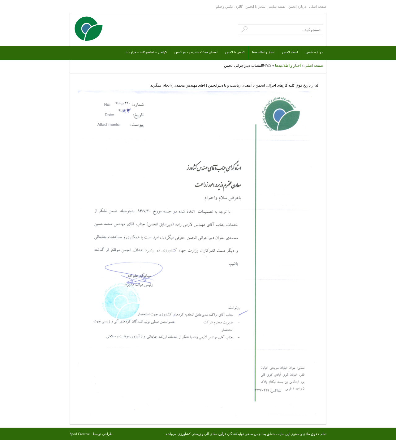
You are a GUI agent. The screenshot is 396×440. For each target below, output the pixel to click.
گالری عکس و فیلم (229, 6)
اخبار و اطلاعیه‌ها (263, 52)
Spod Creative (80, 434)
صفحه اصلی (317, 6)
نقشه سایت (277, 6)
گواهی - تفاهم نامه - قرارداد (146, 52)
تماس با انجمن (255, 6)
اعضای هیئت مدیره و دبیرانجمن (195, 52)
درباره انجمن (297, 6)
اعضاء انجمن (290, 52)
